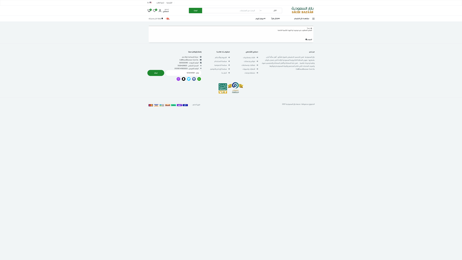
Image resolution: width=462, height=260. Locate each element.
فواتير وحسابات (249, 61)
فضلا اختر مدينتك (155, 19)
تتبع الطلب (160, 3)
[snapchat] (183, 79)
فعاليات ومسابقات (248, 65)
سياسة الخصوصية (220, 65)
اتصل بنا (224, 73)
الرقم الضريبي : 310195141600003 (186, 68)
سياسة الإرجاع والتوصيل (218, 69)
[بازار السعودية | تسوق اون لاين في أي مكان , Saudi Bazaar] (303, 13)
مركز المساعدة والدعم (190, 57)
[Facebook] (194, 79)
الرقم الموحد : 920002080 (189, 63)
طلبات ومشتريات (249, 57)
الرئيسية (169, 3)
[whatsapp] (199, 79)
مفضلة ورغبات (249, 73)
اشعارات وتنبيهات (249, 69)
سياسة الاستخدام (220, 61)
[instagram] (178, 79)
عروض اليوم (260, 19)
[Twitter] (189, 79)
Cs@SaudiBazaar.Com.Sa (305, 69)
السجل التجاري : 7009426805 (188, 66)
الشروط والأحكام (221, 57)
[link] (7, 243)
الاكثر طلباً (274, 19)
